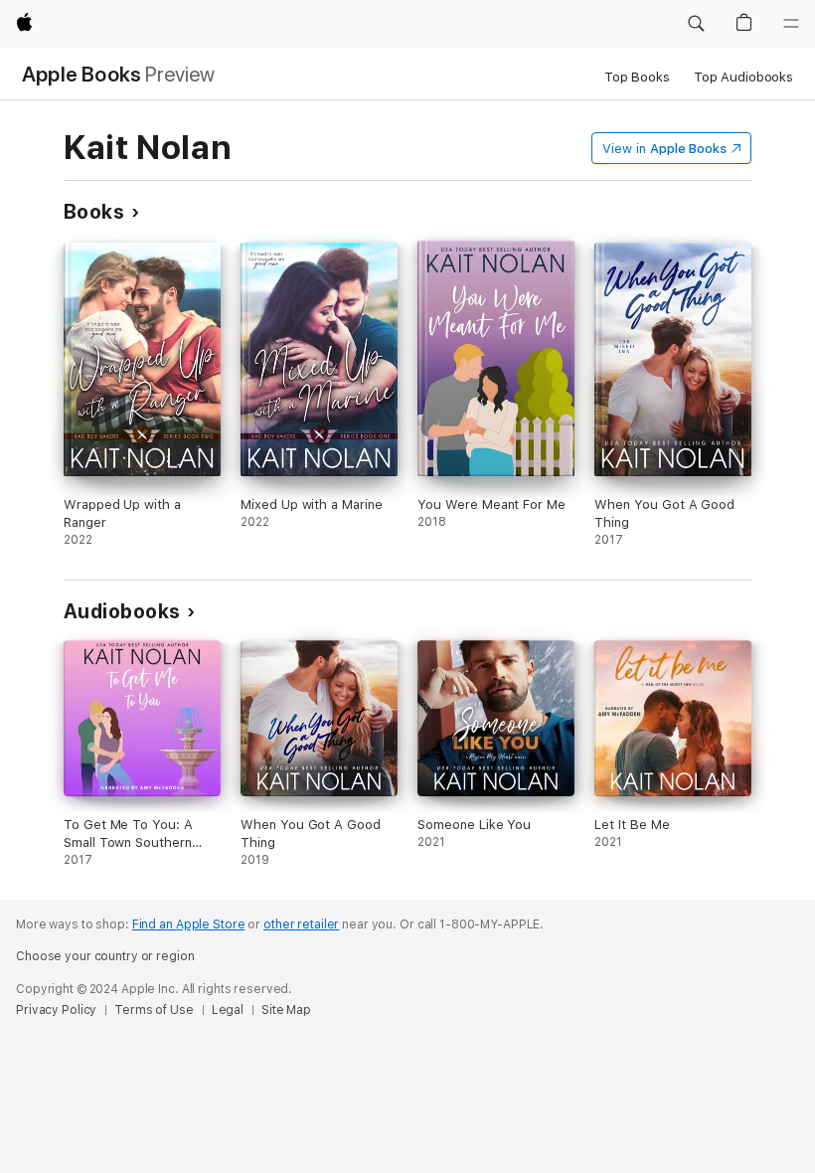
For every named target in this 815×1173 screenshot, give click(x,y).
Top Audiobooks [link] (743, 77)
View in (664, 148)
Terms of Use (154, 1010)
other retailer (301, 924)
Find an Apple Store (188, 924)
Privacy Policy (56, 1010)
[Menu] (791, 24)
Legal (228, 1010)
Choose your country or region (105, 956)
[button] (696, 24)
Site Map (286, 1010)
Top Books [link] (637, 77)
